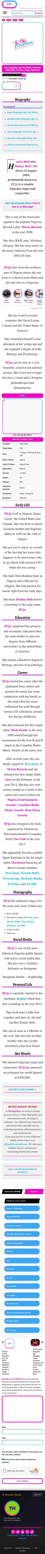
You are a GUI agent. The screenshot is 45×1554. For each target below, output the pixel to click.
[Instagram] (27, 1532)
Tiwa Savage (10, 878)
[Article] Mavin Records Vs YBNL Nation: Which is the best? (23, 125)
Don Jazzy (32, 763)
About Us (8, 1548)
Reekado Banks (31, 878)
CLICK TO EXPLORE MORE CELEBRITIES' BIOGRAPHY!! (22, 1170)
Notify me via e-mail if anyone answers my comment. (18, 1460)
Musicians (20, 20)
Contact (23, 1551)
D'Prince (9, 1251)
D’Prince (14, 884)
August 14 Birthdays (14, 1208)
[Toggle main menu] (5, 13)
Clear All (37, 1495)
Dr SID (31, 884)
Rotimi (21, 998)
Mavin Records (12, 1303)
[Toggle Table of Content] (15, 86)
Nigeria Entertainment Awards (18, 1312)
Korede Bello (30, 872)
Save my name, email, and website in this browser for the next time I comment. (22, 1453)
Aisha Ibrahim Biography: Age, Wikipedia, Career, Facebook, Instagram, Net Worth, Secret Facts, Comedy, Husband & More (38, 1361)
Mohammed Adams (16, 79)
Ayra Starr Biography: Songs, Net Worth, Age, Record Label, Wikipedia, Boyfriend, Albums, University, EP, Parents (23, 138)
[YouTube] (22, 1532)
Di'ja (8, 1260)
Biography (8, 20)
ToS (35, 1548)
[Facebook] (13, 1532)
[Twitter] (18, 1532)
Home (3, 20)
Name (4, 1427)
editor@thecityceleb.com (15, 1144)
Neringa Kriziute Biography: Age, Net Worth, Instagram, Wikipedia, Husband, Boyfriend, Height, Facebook (5, 1362)
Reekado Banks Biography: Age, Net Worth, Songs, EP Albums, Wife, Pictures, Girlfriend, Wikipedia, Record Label (23, 118)
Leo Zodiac (10, 1295)
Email (4, 1438)
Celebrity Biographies (15, 1243)
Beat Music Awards (14, 1225)
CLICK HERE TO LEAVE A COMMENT (21, 1090)
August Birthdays (13, 1216)
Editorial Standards (22, 1548)
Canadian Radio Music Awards (18, 1234)
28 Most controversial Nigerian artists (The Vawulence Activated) (23, 144)
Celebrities (15, 20)
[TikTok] (32, 1532)
